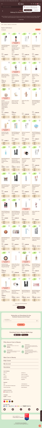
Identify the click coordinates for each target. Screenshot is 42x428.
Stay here (36, 10)
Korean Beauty (24, 387)
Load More (21, 307)
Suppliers (23, 379)
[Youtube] (37, 409)
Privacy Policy (24, 377)
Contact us (23, 372)
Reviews (5, 377)
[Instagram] (5, 409)
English (5, 396)
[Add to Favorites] (9, 34)
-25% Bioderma (24, 384)
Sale (4, 384)
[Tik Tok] (21, 409)
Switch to (28, 10)
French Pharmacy (7, 387)
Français (9, 396)
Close (39, 7)
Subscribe (21, 324)
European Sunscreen (25, 385)
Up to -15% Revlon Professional (9, 385)
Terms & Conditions (25, 376)
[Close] (41, 411)
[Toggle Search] (4, 3)
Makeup (21, 10)
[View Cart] (35, 3)
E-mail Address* (7, 319)
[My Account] (33, 3)
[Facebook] (13, 409)
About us (5, 372)
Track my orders (24, 374)
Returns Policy (6, 379)
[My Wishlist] (31, 3)
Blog (4, 374)
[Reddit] (29, 409)
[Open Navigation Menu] (2, 3)
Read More (21, 19)
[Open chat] (39, 426)
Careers (5, 376)
